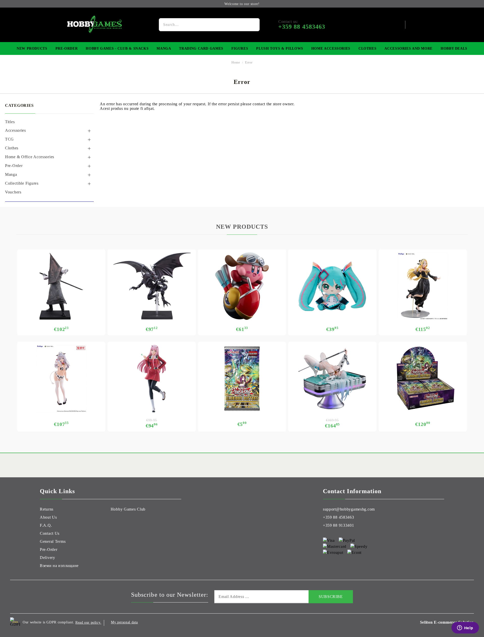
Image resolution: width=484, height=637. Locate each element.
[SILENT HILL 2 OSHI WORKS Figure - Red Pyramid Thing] (61, 286)
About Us (48, 517)
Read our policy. (88, 622)
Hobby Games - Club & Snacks (117, 48)
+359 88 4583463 (338, 517)
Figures (239, 48)
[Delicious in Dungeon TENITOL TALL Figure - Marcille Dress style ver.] (423, 286)
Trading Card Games (201, 48)
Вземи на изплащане (59, 565)
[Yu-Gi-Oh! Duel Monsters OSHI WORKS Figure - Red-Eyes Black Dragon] (151, 286)
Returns (46, 509)
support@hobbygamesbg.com (349, 509)
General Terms (53, 541)
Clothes (367, 48)
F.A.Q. (46, 525)
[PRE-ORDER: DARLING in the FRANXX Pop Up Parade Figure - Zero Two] (151, 378)
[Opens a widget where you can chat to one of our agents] (465, 628)
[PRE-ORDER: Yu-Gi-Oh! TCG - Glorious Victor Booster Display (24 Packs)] (423, 378)
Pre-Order (66, 48)
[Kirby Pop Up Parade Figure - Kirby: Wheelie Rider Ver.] (242, 286)
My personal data (124, 622)
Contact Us (49, 533)
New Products (32, 48)
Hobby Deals (454, 48)
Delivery (47, 557)
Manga (164, 48)
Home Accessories (330, 48)
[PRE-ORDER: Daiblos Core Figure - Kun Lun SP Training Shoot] (332, 378)
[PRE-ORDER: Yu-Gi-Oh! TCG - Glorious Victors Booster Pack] (242, 378)
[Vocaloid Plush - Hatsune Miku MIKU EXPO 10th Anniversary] (332, 286)
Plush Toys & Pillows (279, 48)
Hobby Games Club (128, 509)
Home (235, 62)
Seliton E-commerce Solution (447, 622)
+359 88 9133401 (338, 525)
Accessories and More (408, 48)
